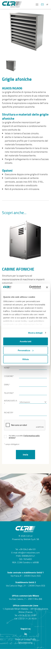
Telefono (9, 393)
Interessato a (10, 402)
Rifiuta (25, 359)
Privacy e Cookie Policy (25, 639)
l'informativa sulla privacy (24, 436)
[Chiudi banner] (47, 287)
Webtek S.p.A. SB (31, 539)
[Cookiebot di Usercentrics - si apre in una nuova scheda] (30, 287)
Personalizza (24, 350)
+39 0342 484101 (27, 549)
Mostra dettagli (35, 333)
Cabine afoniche (18, 269)
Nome (7, 367)
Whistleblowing (25, 642)
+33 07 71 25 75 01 (27, 618)
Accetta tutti (25, 341)
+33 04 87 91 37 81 (27, 615)
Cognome (9, 376)
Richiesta (8, 412)
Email (7, 384)
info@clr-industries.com (29, 552)
